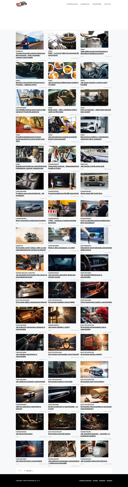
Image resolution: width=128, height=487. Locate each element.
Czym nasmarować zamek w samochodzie (96, 302)
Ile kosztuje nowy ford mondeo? (92, 382)
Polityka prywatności (85, 480)
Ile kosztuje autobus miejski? (91, 354)
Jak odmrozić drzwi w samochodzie (29, 461)
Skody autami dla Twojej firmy (91, 193)
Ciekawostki (19, 51)
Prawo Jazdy (107, 4)
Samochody (31, 272)
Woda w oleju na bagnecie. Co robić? (61, 248)
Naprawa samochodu (22, 272)
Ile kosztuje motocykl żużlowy (59, 434)
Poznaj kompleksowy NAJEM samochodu (63, 193)
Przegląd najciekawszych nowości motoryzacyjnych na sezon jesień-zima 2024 (30, 139)
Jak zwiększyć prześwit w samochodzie (30, 382)
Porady (50, 51)
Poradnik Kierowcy (85, 4)
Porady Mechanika (97, 4)
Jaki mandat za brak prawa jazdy (92, 166)
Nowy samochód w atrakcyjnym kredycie (31, 220)
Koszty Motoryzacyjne (72, 4)
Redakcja (109, 480)
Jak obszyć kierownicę (24, 434)
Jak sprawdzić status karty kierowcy (94, 461)
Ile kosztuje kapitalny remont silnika (61, 302)
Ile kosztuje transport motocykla (60, 382)
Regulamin (102, 480)
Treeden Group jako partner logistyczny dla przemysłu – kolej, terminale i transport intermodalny (30, 55)
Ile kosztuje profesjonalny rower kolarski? (63, 354)
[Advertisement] (64, 19)
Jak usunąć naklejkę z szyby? (59, 327)
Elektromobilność (86, 245)
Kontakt (95, 480)
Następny (29, 470)
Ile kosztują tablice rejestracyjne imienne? (31, 302)
